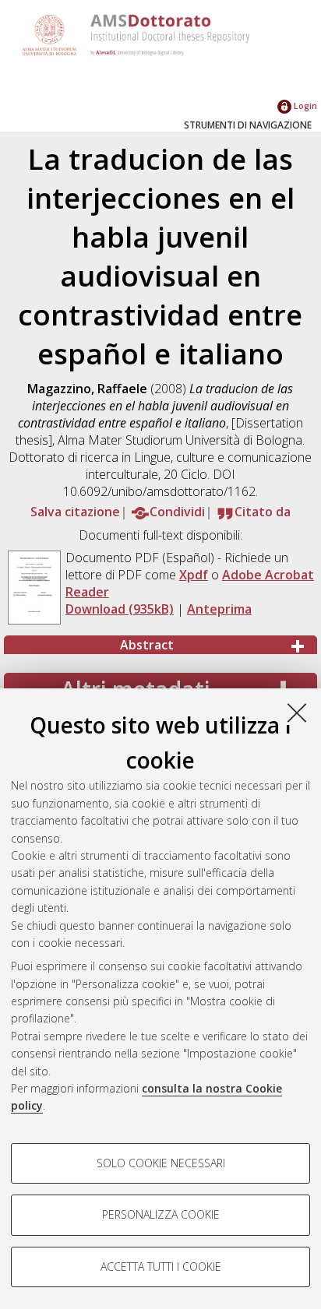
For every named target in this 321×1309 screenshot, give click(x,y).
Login (304, 105)
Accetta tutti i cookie (161, 1266)
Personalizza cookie (161, 1214)
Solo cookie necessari (161, 1163)
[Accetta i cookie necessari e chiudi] (296, 712)
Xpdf (193, 574)
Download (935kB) (119, 609)
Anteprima (219, 609)
